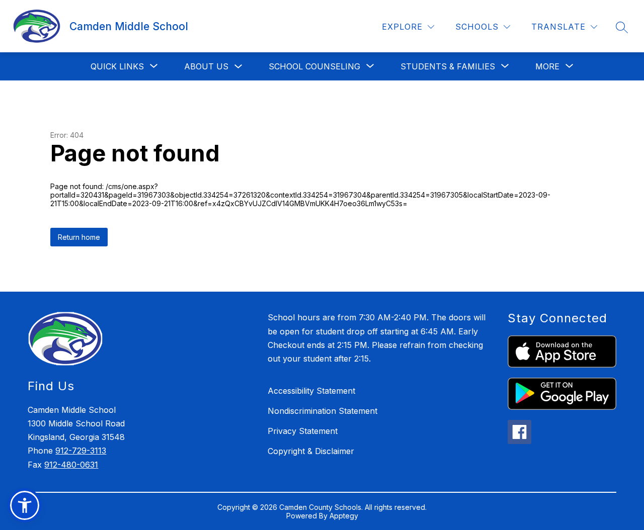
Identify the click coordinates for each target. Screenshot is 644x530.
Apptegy (344, 515)
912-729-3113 (80, 451)
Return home (79, 237)
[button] (24, 505)
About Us (206, 66)
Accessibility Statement (311, 391)
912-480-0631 (71, 465)
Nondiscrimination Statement (322, 411)
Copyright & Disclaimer (311, 451)
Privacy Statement (303, 431)
